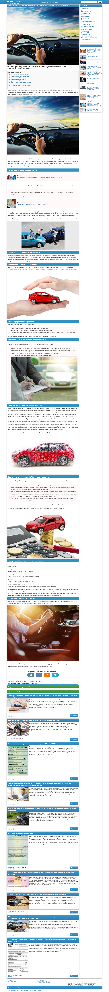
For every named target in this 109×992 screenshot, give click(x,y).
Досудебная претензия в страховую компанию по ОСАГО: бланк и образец (34, 720)
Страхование (11, 716)
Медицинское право (86, 29)
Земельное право (85, 34)
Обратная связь (12, 981)
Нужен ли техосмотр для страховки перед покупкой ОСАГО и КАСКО (32, 744)
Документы (84, 10)
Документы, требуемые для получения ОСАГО (22, 81)
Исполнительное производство (89, 37)
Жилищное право (85, 13)
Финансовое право (86, 14)
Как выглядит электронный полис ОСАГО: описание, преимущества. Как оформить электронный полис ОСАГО (42, 940)
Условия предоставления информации (18, 990)
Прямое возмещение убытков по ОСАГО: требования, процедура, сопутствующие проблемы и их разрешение (42, 809)
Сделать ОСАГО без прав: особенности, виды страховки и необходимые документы (37, 894)
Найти (99, 2)
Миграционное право (87, 19)
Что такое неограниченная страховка (21, 833)
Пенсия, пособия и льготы (88, 23)
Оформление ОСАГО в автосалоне (19, 78)
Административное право (88, 21)
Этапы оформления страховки (18, 79)
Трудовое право (85, 18)
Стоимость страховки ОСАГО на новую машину (23, 84)
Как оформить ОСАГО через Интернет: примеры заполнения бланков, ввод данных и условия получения (41, 873)
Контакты (55, 2)
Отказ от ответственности (35, 990)
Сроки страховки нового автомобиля (20, 76)
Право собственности (87, 36)
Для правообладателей (44, 982)
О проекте (48, 2)
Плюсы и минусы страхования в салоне (21, 82)
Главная (42, 2)
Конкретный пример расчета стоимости (21, 85)
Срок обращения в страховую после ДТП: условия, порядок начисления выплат (39, 177)
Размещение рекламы (43, 981)
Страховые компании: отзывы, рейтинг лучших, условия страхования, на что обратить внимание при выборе (42, 696)
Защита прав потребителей (88, 41)
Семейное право (85, 24)
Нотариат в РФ (85, 32)
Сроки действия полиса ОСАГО (18, 87)
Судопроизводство (86, 39)
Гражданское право (86, 11)
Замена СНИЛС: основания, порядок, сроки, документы (32, 204)
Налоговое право (85, 16)
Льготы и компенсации (87, 26)
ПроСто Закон (15, 2)
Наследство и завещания (88, 28)
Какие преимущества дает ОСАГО (19, 74)
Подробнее (74, 715)
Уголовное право (85, 31)
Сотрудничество (42, 980)
